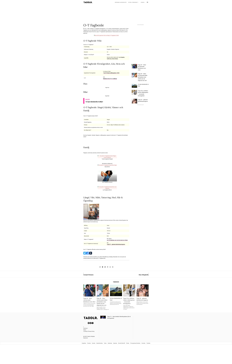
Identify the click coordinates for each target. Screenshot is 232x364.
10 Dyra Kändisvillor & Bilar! (94, 102)
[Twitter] (91, 323)
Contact (85, 331)
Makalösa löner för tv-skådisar (110, 78)
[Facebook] (89, 323)
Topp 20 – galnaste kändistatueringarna (116, 244)
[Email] (93, 323)
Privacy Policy (91, 331)
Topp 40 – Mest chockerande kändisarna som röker (89, 300)
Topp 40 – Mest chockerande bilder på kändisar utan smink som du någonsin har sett (142, 77)
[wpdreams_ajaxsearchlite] (120, 2)
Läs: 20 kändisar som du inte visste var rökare (117, 240)
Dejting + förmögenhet (133, 2)
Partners (85, 328)
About (84, 329)
